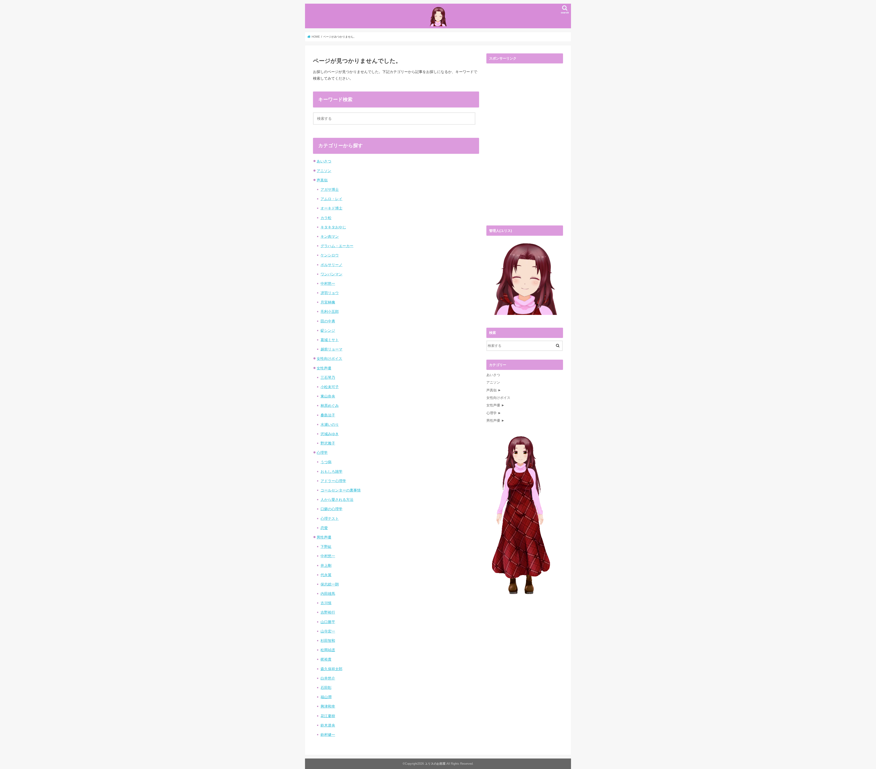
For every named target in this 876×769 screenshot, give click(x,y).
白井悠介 (328, 678)
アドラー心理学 (333, 481)
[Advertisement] (520, 145)
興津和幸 (328, 706)
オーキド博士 (331, 208)
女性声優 (324, 368)
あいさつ (324, 161)
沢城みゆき (330, 434)
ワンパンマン (331, 274)
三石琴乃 (328, 377)
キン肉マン (330, 236)
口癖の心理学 (331, 509)
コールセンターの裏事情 (341, 490)
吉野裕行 (328, 612)
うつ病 (326, 462)
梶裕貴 (326, 659)
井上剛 (326, 565)
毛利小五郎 (330, 311)
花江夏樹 (328, 716)
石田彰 (326, 687)
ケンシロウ (330, 255)
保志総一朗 (330, 584)
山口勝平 (328, 622)
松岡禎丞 (328, 650)
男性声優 (324, 537)
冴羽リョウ (330, 293)
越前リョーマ (331, 349)
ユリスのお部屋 (435, 763)
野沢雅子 (328, 443)
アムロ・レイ (331, 199)
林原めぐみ (330, 405)
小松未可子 (330, 387)
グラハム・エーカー (337, 246)
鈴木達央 (328, 725)
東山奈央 (328, 396)
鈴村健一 (328, 734)
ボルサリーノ (331, 265)
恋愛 (324, 528)
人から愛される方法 (337, 499)
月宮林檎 (328, 302)
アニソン (324, 171)
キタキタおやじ (333, 227)
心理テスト (330, 518)
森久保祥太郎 (331, 669)
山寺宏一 (328, 631)
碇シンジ (328, 330)
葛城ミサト (330, 340)
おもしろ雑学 (331, 471)
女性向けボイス (329, 358)
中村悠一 (328, 283)
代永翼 (326, 575)
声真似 (322, 180)
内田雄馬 (328, 593)
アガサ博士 (330, 189)
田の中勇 (328, 321)
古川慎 (326, 603)
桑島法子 (328, 415)
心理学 (322, 452)
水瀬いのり (330, 424)
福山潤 (326, 697)
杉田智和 (328, 640)
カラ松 (326, 218)
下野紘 (326, 546)
